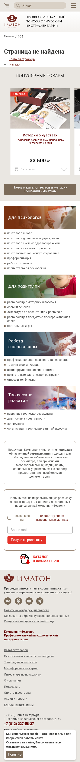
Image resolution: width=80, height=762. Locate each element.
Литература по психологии (22, 674)
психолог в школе (19, 233)
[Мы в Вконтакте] (8, 601)
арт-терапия (15, 423)
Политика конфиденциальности (26, 610)
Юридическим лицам (18, 704)
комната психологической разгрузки (33, 374)
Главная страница (22, 59)
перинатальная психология (26, 268)
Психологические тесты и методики (29, 656)
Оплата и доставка (17, 692)
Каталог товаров (16, 650)
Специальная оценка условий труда (29, 621)
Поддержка (12, 686)
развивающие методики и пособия (31, 302)
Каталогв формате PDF (46, 559)
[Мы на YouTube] (29, 601)
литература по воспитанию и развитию (34, 312)
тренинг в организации (23, 364)
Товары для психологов (20, 662)
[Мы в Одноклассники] (18, 601)
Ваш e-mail (19, 530)
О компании (12, 680)
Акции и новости (15, 698)
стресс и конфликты (21, 379)
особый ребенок (18, 307)
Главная (9, 36)
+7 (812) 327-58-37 (19, 724)
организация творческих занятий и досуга (37, 428)
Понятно (15, 754)
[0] (6, 6)
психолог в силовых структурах (29, 248)
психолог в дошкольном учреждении (33, 238)
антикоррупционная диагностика (30, 369)
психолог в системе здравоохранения (33, 243)
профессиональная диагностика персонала (37, 359)
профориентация (19, 258)
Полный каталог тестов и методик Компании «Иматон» (40, 189)
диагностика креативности (26, 418)
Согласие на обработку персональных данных (36, 615)
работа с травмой (19, 263)
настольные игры (19, 326)
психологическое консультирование (33, 253)
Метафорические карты (21, 668)
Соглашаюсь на (40, 517)
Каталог (15, 64)
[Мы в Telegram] (40, 601)
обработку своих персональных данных (52, 517)
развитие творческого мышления (30, 413)
